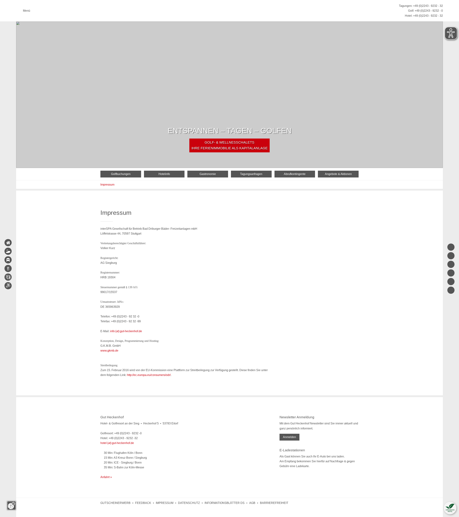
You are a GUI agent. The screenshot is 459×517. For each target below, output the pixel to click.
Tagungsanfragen (251, 174)
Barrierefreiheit (274, 502)
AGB (252, 502)
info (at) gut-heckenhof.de (126, 331)
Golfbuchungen (121, 174)
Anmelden (289, 437)
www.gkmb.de (109, 350)
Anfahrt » (106, 477)
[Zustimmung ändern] (11, 505)
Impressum (107, 184)
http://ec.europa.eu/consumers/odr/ (149, 374)
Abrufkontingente (295, 174)
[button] (450, 508)
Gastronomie (208, 174)
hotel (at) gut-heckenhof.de (117, 443)
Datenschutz (189, 502)
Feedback (143, 502)
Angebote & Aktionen (338, 174)
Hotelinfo (164, 174)
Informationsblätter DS (225, 502)
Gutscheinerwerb (115, 502)
